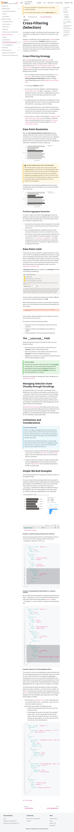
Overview (55, 453)
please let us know (52, 443)
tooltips (53, 39)
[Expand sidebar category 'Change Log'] (19, 47)
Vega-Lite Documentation (10, 823)
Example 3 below (34, 464)
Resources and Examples (33, 818)
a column (39, 700)
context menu (26, 41)
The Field (67, 22)
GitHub (66, 3)
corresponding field (43, 238)
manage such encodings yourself (33, 175)
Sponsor (50, 3)
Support (39, 3)
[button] (11, 19)
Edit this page (28, 800)
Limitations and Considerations (66, 31)
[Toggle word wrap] (55, 545)
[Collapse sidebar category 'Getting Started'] (19, 8)
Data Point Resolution (65, 11)
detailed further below (29, 378)
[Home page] (24, 17)
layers (26, 693)
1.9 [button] (44, 3)
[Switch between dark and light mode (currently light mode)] (72, 3)
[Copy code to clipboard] (58, 545)
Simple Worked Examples (32, 407)
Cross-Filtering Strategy (66, 8)
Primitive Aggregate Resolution (66, 16)
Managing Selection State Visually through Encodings (67, 27)
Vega (27, 60)
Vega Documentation (9, 821)
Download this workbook (30, 530)
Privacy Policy (59, 3)
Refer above (43, 453)
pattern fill (49, 599)
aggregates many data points (31, 266)
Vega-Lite (47, 60)
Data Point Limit (66, 19)
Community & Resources (28, 2)
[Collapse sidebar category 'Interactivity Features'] (19, 34)
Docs (17, 3)
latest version (50, 12)
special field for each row (32, 91)
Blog (21, 3)
